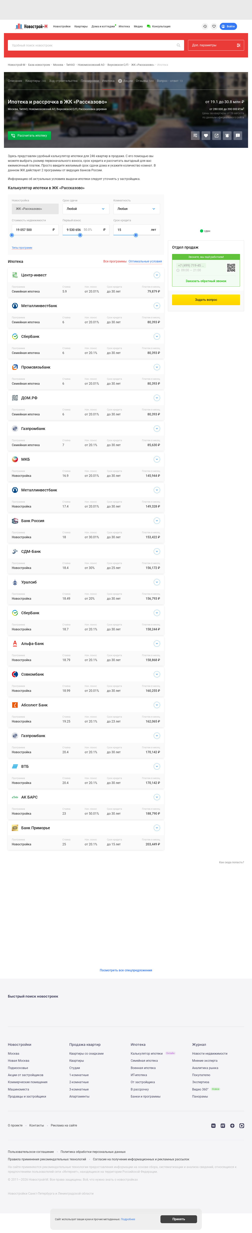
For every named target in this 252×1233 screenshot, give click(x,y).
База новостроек (39, 64)
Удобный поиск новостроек (32, 45)
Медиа (138, 26)
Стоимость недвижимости (29, 220)
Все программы (115, 261)
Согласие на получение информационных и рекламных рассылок (141, 1159)
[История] (204, 26)
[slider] (12, 235)
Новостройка (20, 200)
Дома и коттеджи (103, 26)
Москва (58, 64)
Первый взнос (72, 220)
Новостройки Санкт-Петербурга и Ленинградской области (51, 1193)
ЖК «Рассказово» (142, 64)
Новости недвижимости (209, 1053)
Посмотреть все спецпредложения (126, 970)
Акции (128, 81)
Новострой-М (16, 64)
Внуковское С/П (117, 64)
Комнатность (122, 200)
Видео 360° (205, 1089)
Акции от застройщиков (25, 1075)
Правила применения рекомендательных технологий (47, 1159)
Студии (74, 1068)
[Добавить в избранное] (206, 135)
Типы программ (22, 247)
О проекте (15, 1125)
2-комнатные (79, 1082)
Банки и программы (145, 1096)
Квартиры (81, 26)
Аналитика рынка (205, 1068)
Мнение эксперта (205, 1061)
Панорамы (200, 1096)
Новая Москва (18, 1061)
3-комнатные (79, 1089)
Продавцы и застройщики (27, 1096)
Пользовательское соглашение (31, 1152)
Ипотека (124, 26)
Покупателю (201, 1075)
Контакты (36, 1125)
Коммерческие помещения (27, 1082)
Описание (15, 81)
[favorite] (214, 26)
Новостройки (61, 26)
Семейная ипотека (144, 1061)
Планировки (90, 81)
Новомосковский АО (91, 64)
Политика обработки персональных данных (93, 1152)
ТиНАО (70, 64)
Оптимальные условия (145, 261)
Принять (178, 1219)
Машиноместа (18, 1089)
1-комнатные (79, 1075)
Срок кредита (122, 220)
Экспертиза (200, 1082)
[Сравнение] (195, 135)
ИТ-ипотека (139, 1075)
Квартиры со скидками (86, 1053)
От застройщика (143, 1082)
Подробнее (128, 1219)
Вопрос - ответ (170, 81)
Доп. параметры (204, 45)
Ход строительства (63, 81)
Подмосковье (18, 1068)
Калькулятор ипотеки (153, 1053)
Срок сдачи (70, 200)
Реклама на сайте (64, 1125)
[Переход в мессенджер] (241, 1125)
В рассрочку (140, 1089)
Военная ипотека (143, 1068)
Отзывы (145, 81)
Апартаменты (79, 1096)
